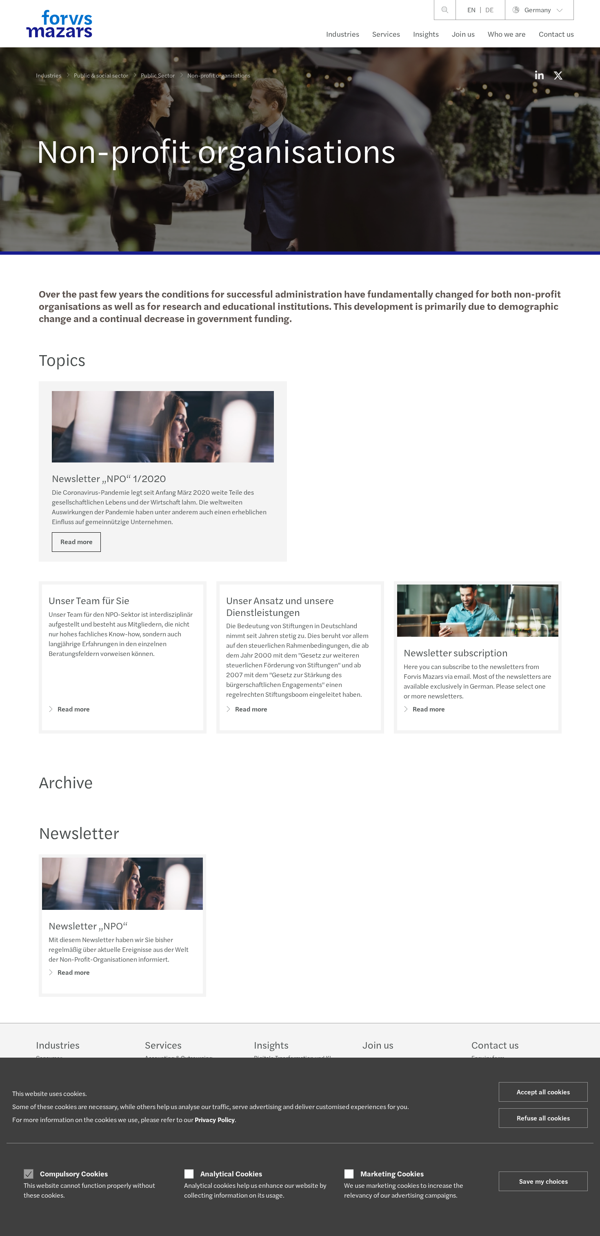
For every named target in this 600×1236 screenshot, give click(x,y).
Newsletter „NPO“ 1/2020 (109, 478)
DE (489, 9)
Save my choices (543, 1181)
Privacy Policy (215, 1119)
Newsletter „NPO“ (88, 925)
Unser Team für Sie (89, 600)
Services (386, 34)
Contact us (556, 34)
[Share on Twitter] (558, 75)
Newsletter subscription (456, 652)
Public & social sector (101, 75)
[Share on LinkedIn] (539, 75)
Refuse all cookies (543, 1118)
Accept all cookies (543, 1091)
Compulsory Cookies (74, 1173)
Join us (463, 34)
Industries (342, 34)
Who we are (507, 34)
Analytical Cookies (231, 1173)
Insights (426, 34)
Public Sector (158, 75)
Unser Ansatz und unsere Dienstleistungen (280, 606)
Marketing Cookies (392, 1173)
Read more (76, 541)
